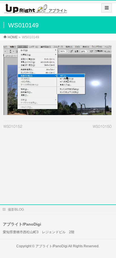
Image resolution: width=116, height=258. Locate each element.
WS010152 (12, 126)
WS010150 (102, 126)
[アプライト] (35, 10)
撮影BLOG (16, 209)
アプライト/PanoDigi (51, 246)
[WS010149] (57, 80)
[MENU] (106, 7)
